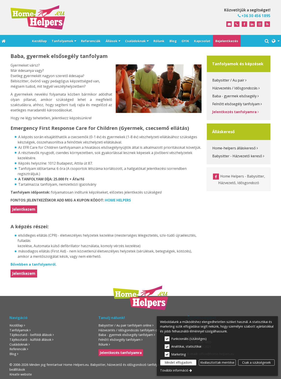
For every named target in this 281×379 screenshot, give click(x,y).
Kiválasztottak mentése (217, 362)
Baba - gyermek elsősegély (234, 96)
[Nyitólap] (72, 17)
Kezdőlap (16, 325)
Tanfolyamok (19, 330)
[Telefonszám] (237, 24)
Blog (12, 354)
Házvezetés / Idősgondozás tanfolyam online (131, 330)
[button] (275, 41)
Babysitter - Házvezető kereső (237, 156)
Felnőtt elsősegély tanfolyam (236, 104)
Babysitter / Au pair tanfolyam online (124, 325)
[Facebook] (244, 24)
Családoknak (18, 344)
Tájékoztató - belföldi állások (30, 335)
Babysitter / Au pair (228, 80)
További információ (174, 370)
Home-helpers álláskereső (234, 148)
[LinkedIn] (252, 24)
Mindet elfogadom (178, 362)
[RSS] (267, 24)
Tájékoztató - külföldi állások (30, 339)
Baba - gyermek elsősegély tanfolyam (125, 335)
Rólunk (103, 344)
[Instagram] (259, 24)
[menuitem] (3, 41)
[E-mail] (229, 24)
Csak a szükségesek (256, 362)
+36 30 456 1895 (255, 15)
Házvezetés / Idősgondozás (235, 88)
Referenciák (17, 349)
